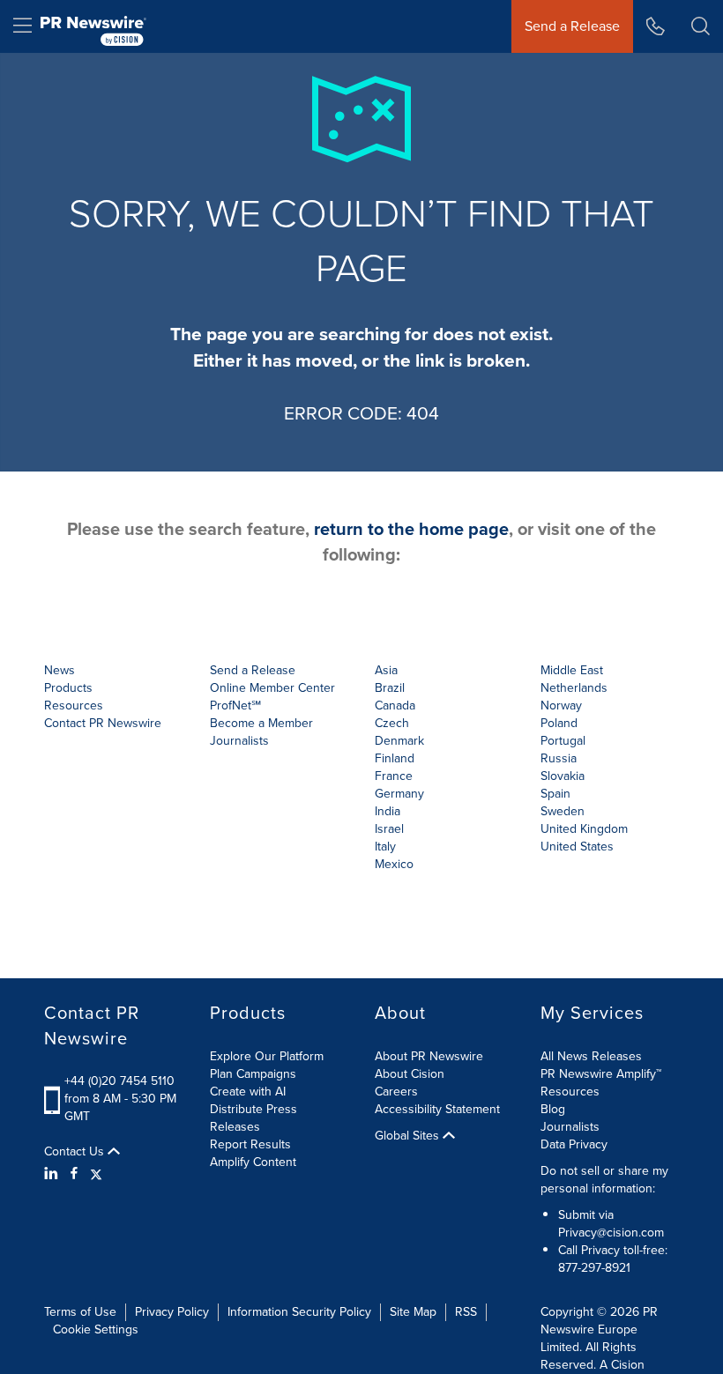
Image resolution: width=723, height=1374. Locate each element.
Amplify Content (253, 1162)
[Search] (700, 26)
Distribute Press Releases (253, 1118)
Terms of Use (80, 1312)
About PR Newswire (429, 1056)
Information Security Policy (299, 1312)
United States (577, 846)
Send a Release (572, 26)
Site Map (413, 1312)
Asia (386, 670)
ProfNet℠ (235, 705)
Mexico (394, 864)
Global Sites (409, 1136)
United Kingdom (584, 829)
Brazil (390, 688)
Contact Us (76, 1152)
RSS (466, 1312)
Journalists (239, 741)
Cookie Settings (95, 1329)
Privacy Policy (172, 1312)
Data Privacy (573, 1144)
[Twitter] (96, 1174)
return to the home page (411, 529)
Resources (570, 1091)
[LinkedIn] (53, 1174)
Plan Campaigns (253, 1074)
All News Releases (591, 1056)
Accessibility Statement (437, 1109)
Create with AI (248, 1091)
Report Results (250, 1144)
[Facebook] (74, 1174)
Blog (552, 1109)
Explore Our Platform (267, 1056)
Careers (396, 1091)
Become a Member (261, 723)
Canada (395, 705)
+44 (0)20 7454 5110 (119, 1081)
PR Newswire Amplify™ (600, 1074)
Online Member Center (272, 688)
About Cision (409, 1074)
